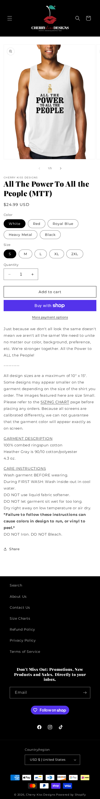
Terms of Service (25, 651)
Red (36, 223)
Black (50, 234)
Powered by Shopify (71, 794)
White (14, 223)
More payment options (50, 317)
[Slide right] (60, 168)
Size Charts (20, 618)
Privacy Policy (23, 640)
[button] (9, 18)
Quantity (11, 265)
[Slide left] (39, 168)
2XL (74, 254)
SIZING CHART (55, 402)
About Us (18, 596)
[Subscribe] (84, 692)
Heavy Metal (20, 234)
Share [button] (14, 549)
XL (56, 254)
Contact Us (20, 607)
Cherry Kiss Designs (40, 794)
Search (16, 585)
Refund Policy (22, 629)
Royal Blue (63, 223)
